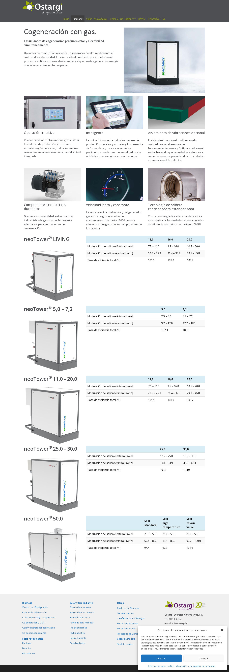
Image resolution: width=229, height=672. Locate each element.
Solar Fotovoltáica (96, 18)
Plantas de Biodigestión (35, 607)
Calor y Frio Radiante (122, 18)
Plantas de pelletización (34, 612)
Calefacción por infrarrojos (131, 618)
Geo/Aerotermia (125, 613)
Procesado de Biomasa (129, 633)
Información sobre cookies (161, 666)
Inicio (66, 18)
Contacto (153, 18)
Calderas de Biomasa (128, 608)
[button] (222, 630)
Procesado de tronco (127, 623)
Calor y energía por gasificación (38, 627)
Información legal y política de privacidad (195, 666)
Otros (141, 18)
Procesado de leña (126, 628)
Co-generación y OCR (33, 622)
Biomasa (77, 18)
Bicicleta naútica (125, 643)
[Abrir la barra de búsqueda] (164, 18)
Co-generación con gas (34, 632)
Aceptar (161, 658)
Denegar (204, 658)
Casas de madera (126, 638)
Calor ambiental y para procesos (39, 617)
